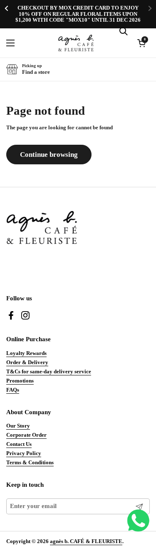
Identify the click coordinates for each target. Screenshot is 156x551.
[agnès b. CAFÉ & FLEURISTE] (76, 43)
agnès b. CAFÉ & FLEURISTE (86, 541)
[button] (28, 69)
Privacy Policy (23, 453)
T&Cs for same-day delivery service (48, 371)
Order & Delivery (27, 362)
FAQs (12, 390)
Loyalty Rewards (26, 353)
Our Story (18, 426)
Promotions (20, 380)
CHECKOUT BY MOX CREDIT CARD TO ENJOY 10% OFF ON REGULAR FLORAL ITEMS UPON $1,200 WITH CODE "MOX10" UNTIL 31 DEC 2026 (78, 14)
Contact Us (19, 444)
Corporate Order (26, 435)
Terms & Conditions (30, 462)
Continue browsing (49, 155)
